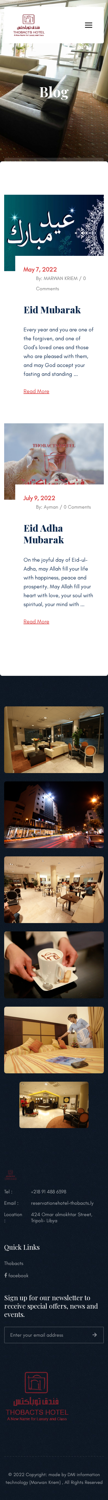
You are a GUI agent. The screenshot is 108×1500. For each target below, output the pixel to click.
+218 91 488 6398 (48, 1192)
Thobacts (13, 1263)
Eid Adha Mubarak (44, 533)
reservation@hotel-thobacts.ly (62, 1203)
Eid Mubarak (52, 309)
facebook (18, 1275)
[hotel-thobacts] (29, 24)
